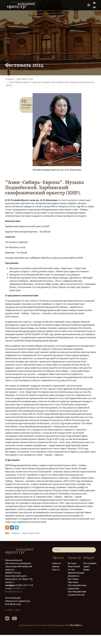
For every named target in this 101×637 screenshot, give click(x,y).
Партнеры (73, 582)
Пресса (55, 569)
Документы (73, 575)
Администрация (76, 572)
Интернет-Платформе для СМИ (53, 625)
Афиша (55, 566)
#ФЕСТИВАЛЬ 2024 (31, 533)
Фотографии (89, 563)
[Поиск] (92, 549)
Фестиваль (73, 579)
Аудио (86, 566)
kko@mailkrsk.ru (13, 591)
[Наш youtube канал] (16, 619)
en (94, 7)
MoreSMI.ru (76, 625)
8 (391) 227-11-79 (24, 585)
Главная (9, 79)
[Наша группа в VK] (8, 619)
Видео (86, 569)
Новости (56, 563)
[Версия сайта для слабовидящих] (94, 2)
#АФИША (16, 533)
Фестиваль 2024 (25, 79)
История (72, 563)
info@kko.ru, (18, 588)
